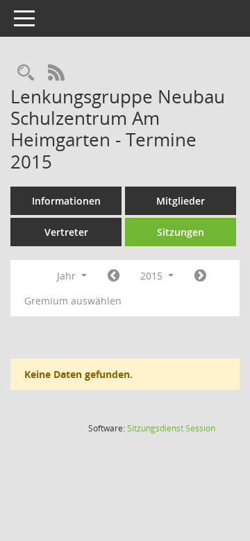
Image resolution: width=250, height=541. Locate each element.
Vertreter (66, 232)
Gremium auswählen (73, 300)
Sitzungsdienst (171, 428)
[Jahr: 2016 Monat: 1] (200, 276)
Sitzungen (180, 232)
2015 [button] (152, 275)
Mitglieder (180, 200)
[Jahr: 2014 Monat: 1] (113, 276)
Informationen (66, 200)
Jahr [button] (67, 275)
